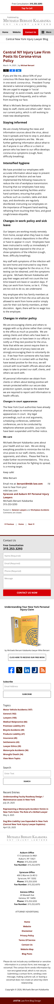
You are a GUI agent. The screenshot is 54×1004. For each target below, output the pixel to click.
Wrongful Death (13, 754)
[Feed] (43, 670)
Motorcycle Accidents (15, 750)
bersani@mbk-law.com (30, 483)
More (48, 32)
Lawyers (23, 510)
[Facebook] (11, 670)
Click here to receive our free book (27, 657)
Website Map (27, 949)
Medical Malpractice (15, 721)
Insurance (10, 738)
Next (31, 524)
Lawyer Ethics (12, 746)
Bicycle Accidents (13, 730)
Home (5, 32)
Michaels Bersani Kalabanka (36, 989)
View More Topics (11, 758)
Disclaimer (27, 931)
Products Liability (14, 734)
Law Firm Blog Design (27, 1000)
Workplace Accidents (40, 510)
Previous (9, 524)
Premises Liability (14, 725)
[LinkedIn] (27, 670)
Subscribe (8, 681)
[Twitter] (19, 670)
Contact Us (30, 32)
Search (27, 781)
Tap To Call (27, 8)
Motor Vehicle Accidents (17, 709)
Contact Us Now (27, 592)
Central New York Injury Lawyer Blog (27, 21)
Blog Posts (27, 953)
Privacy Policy (27, 935)
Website (17, 32)
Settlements (11, 742)
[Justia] (35, 670)
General (15, 510)
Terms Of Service (27, 940)
